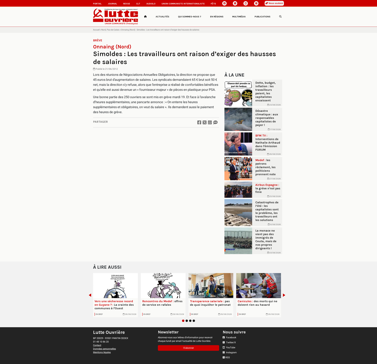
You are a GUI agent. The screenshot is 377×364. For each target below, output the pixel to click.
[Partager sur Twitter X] (204, 122)
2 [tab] (187, 321)
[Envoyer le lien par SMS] (215, 122)
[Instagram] (256, 3)
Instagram (231, 352)
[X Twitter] (235, 3)
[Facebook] (224, 3)
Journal (112, 3)
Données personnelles (104, 348)
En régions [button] (216, 16)
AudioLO (150, 3)
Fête (213, 3)
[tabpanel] (115, 295)
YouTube (230, 347)
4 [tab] (194, 321)
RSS (227, 357)
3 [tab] (190, 321)
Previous (89, 295)
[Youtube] (245, 3)
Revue (126, 3)
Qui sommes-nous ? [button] (189, 16)
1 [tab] (183, 321)
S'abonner (188, 347)
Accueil (96, 30)
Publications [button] (262, 16)
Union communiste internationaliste (183, 3)
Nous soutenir (275, 3)
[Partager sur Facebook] (199, 122)
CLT (138, 3)
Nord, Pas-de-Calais (110, 30)
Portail (97, 3)
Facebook (230, 337)
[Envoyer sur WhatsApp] (210, 122)
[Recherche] (280, 17)
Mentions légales (102, 352)
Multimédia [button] (239, 16)
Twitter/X (230, 342)
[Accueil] (145, 17)
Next (285, 295)
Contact (97, 345)
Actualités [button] (162, 16)
